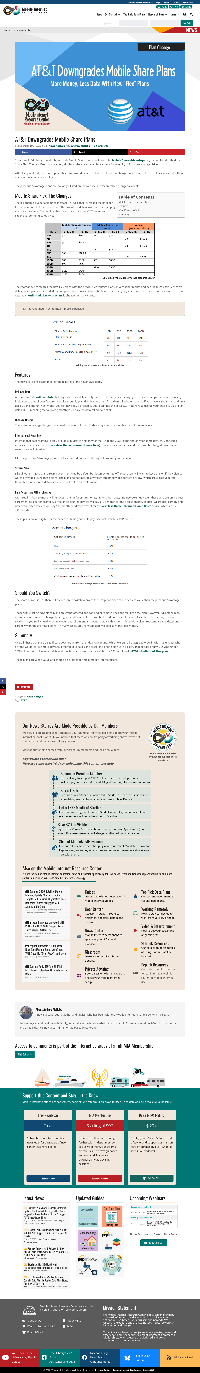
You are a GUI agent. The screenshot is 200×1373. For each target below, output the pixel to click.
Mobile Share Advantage (128, 160)
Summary (124, 214)
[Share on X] (3, 686)
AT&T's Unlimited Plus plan (149, 651)
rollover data (45, 397)
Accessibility (150, 1370)
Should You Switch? (129, 210)
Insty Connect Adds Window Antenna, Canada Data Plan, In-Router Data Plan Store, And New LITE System (46, 1280)
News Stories (40, 912)
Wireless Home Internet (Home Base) (75, 445)
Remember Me (111, 24)
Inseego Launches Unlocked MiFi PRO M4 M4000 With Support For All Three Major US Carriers (45, 926)
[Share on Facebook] (3, 681)
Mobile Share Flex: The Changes (136, 202)
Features (123, 206)
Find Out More (25, 1054)
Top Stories (51, 912)
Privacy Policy (103, 1370)
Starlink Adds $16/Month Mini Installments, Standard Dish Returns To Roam (46, 970)
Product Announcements (58, 1286)
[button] (191, 14)
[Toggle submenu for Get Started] (119, 14)
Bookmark (25, 687)
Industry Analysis (47, 910)
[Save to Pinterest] (3, 692)
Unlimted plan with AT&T (45, 295)
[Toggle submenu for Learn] (178, 14)
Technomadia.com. (75, 1309)
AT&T (24, 700)
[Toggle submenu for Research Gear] (166, 14)
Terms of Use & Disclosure (127, 1370)
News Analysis (57, 145)
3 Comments (101, 145)
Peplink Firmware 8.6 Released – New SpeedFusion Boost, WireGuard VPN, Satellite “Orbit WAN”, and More (45, 949)
